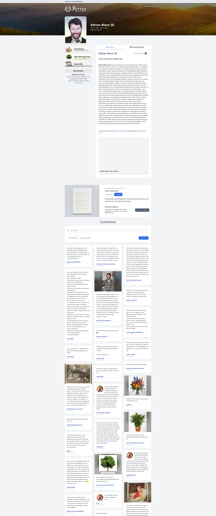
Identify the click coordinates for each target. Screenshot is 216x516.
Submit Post (143, 238)
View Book (109, 194)
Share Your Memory (142, 210)
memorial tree (120, 131)
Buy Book (118, 194)
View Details (78, 83)
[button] (78, 374)
